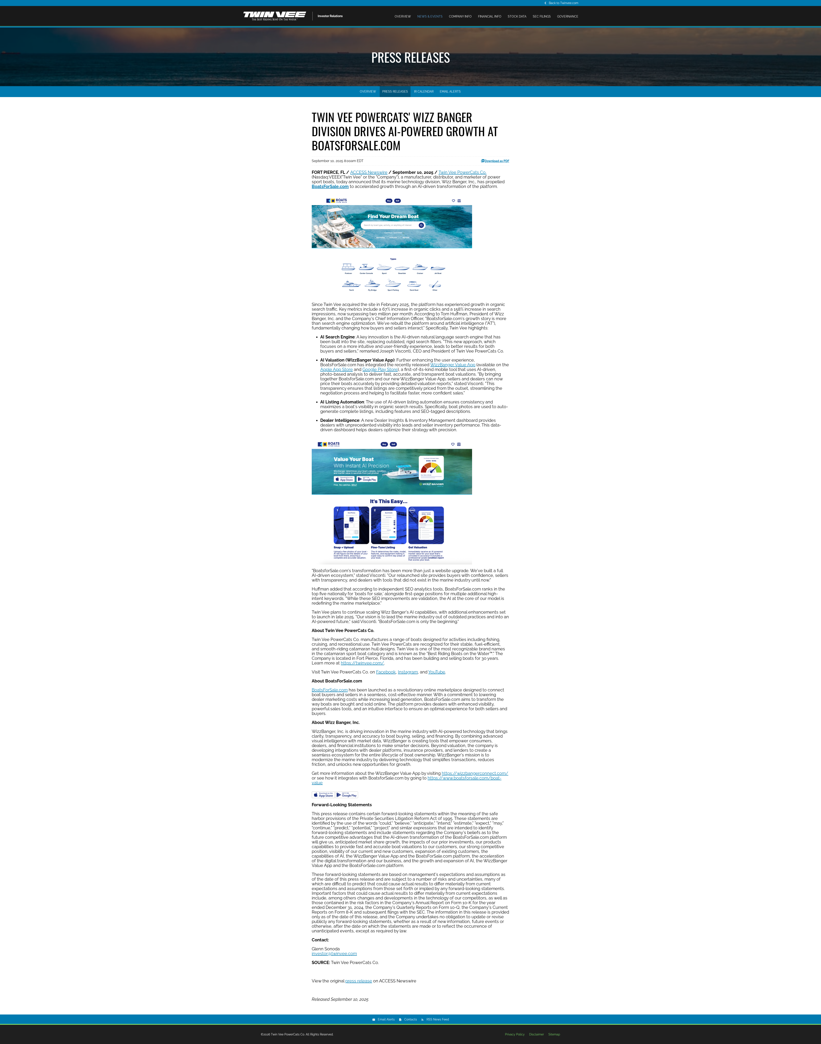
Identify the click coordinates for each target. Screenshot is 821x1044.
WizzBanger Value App (452, 364)
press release (358, 980)
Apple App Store (336, 369)
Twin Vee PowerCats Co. (462, 172)
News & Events (430, 16)
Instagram (408, 672)
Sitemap (554, 1034)
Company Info (460, 16)
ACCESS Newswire (368, 172)
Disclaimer (536, 1034)
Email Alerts (450, 91)
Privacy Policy (515, 1034)
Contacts (410, 1019)
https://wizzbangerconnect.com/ (475, 773)
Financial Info (489, 16)
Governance (567, 16)
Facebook (386, 672)
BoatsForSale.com (330, 690)
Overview (403, 16)
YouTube (436, 672)
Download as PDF (497, 161)
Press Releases (395, 91)
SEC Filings (542, 16)
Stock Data (517, 16)
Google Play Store (380, 369)
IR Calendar (424, 91)
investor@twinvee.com (334, 953)
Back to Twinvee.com (560, 3)
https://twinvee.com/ (362, 663)
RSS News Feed (438, 1019)
